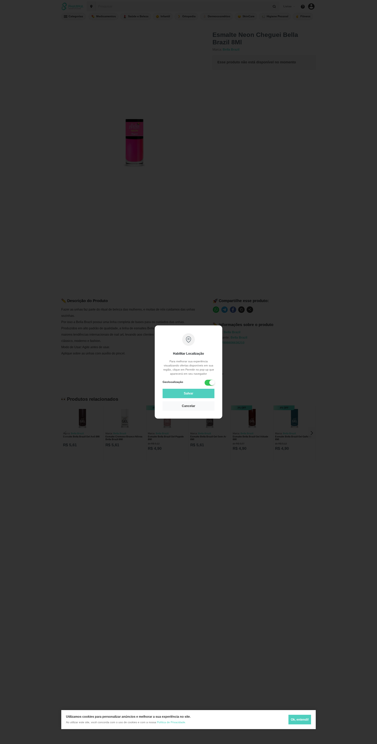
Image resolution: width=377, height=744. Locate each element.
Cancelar (188, 406)
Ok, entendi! (300, 719)
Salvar (188, 393)
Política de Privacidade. (171, 722)
